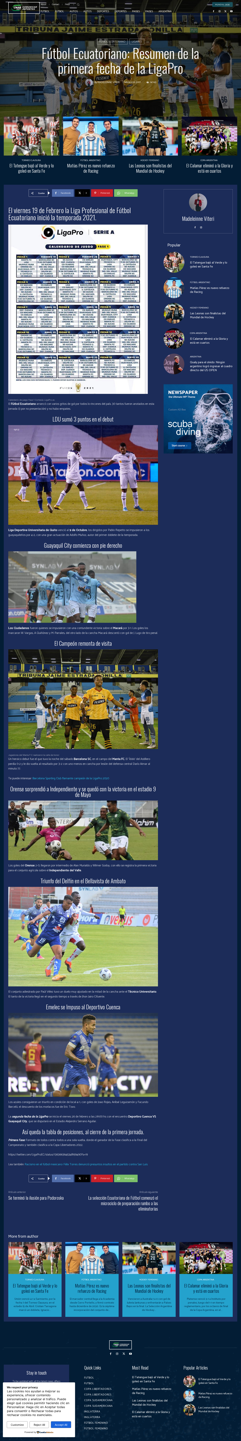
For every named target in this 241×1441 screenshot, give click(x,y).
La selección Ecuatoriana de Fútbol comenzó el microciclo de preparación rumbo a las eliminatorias (123, 1203)
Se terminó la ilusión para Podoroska (36, 1197)
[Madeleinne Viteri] (90, 82)
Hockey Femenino (149, 160)
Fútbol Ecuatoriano (112, 42)
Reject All (39, 1424)
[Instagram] (219, 11)
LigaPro (137, 42)
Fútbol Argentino (90, 160)
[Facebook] (214, 11)
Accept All (61, 1424)
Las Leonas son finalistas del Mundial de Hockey (150, 168)
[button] (78, 4)
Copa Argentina (209, 160)
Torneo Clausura (31, 160)
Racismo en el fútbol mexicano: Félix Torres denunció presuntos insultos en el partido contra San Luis (86, 1164)
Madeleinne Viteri (109, 82)
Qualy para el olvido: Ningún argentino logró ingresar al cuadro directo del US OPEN (211, 366)
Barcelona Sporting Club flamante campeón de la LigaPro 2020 (70, 778)
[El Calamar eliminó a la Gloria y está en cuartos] (209, 136)
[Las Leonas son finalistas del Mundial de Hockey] (150, 136)
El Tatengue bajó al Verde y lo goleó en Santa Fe (31, 168)
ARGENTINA (195, 357)
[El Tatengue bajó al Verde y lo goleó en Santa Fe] (31, 136)
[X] (225, 11)
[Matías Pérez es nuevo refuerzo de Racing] (91, 136)
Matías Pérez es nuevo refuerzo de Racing (91, 168)
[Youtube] (231, 11)
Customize (17, 1424)
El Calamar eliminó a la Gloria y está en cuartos (209, 168)
